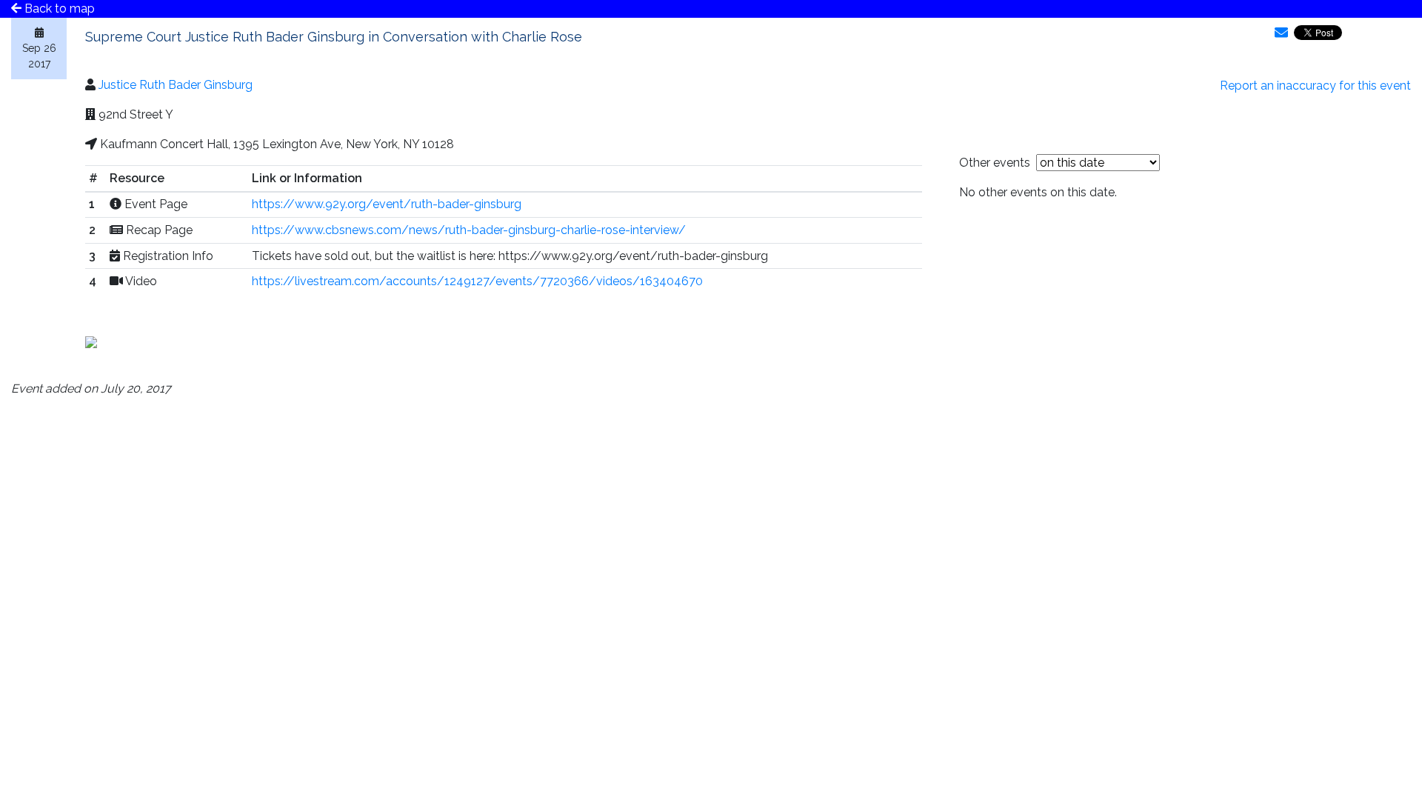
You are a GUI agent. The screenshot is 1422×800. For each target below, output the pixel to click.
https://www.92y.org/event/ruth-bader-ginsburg (386, 204)
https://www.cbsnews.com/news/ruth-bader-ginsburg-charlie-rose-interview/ (469, 230)
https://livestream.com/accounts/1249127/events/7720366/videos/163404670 (477, 281)
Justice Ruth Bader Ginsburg (176, 85)
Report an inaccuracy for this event (1315, 86)
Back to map (58, 8)
